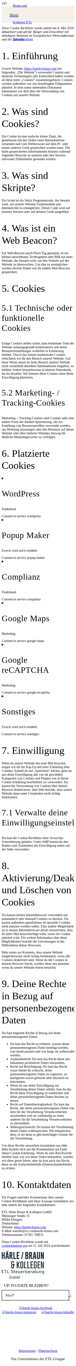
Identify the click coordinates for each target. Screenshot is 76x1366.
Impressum (27, 1351)
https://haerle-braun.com (40, 68)
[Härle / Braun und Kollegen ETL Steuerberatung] (23, 39)
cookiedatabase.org (14, 1245)
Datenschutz (48, 1351)
